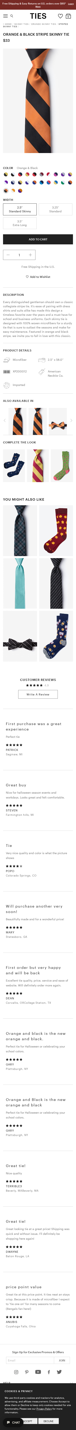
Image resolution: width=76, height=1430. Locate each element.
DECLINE (49, 1421)
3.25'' (55, 209)
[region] (38, 101)
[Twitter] (59, 1373)
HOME (8, 24)
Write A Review (38, 694)
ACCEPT (27, 1421)
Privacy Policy (44, 1408)
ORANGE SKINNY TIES (43, 24)
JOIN (62, 1360)
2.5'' (20, 209)
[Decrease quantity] (8, 255)
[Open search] (11, 15)
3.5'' (20, 223)
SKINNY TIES (21, 24)
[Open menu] (5, 15)
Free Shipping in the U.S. (38, 266)
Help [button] (6, 1383)
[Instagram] (16, 1373)
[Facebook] (49, 1373)
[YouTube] (38, 1373)
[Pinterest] (27, 1373)
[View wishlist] (60, 15)
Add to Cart (38, 239)
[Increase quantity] (30, 255)
